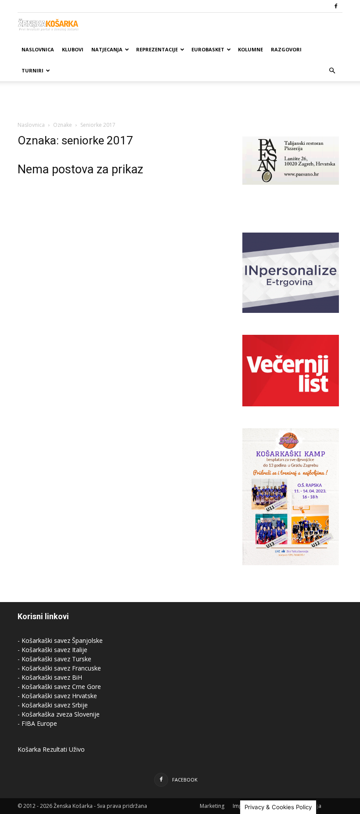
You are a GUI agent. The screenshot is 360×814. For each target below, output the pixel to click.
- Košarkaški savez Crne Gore (59, 686)
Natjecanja (106, 49)
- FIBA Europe (37, 723)
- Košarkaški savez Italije (52, 649)
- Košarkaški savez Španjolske (60, 640)
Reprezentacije (157, 49)
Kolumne (250, 49)
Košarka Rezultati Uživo (51, 749)
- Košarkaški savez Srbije (53, 705)
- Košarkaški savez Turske (54, 659)
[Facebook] (335, 6)
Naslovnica (38, 49)
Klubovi (72, 49)
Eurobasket (207, 49)
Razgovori (286, 49)
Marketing (212, 806)
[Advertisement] (180, 100)
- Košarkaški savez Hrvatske (57, 696)
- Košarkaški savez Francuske (59, 668)
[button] (331, 71)
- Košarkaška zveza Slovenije (59, 714)
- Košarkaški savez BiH (50, 677)
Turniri (32, 70)
